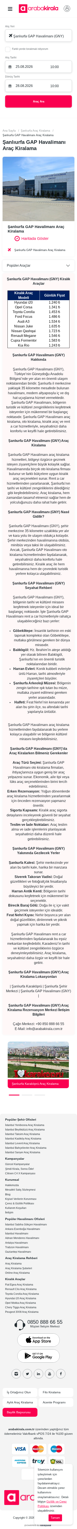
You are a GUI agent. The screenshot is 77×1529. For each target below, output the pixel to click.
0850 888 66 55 (44, 1322)
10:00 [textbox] (54, 67)
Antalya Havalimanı (16, 1242)
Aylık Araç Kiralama (20, 1402)
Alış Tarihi (10, 57)
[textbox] (38, 36)
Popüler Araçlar (18, 265)
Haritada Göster (35, 238)
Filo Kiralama (52, 1392)
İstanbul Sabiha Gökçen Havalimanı (26, 1224)
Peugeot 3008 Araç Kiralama (21, 1311)
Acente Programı (54, 1402)
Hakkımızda (12, 1185)
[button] (14, 1095)
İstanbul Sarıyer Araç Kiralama (22, 1152)
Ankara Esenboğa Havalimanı (22, 1229)
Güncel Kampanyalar (17, 1164)
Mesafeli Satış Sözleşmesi (20, 1189)
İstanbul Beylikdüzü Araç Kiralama (25, 1129)
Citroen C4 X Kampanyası (20, 1173)
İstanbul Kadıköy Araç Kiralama (23, 1138)
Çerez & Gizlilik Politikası (19, 1203)
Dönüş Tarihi (12, 76)
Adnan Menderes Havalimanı (22, 1238)
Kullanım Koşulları (15, 1208)
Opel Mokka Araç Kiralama (20, 1302)
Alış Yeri (10, 26)
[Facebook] (60, 1373)
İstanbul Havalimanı (16, 1233)
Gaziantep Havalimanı (18, 1251)
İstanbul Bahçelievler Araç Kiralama (25, 1147)
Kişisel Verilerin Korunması (20, 1198)
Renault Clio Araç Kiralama (21, 1289)
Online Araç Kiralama (17, 1272)
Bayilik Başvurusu (19, 1412)
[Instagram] (16, 1373)
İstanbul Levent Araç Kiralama (22, 1143)
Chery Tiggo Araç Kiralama (20, 1307)
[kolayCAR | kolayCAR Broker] (38, 1524)
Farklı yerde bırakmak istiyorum (30, 48)
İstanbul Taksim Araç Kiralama (22, 1134)
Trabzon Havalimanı (17, 1247)
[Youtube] (49, 1373)
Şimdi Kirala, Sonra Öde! (19, 1168)
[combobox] (38, 35)
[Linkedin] (38, 1373)
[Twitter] (27, 1373)
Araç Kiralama (13, 1263)
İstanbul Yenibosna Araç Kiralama (24, 1125)
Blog (7, 1194)
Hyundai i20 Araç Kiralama (20, 1298)
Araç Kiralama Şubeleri (18, 1268)
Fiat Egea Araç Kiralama (19, 1284)
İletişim (9, 1212)
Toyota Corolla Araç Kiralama (22, 1293)
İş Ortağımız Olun (19, 1392)
